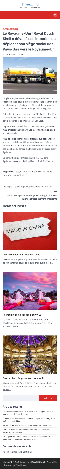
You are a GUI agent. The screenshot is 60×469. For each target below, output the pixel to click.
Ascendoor (52, 462)
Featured (14, 29)
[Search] (55, 15)
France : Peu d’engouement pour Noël (23, 378)
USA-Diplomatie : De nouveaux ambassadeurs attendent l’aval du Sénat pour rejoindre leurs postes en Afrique (28, 438)
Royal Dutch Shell (44, 171)
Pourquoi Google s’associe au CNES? (23, 314)
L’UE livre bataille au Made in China (21, 254)
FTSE (22, 171)
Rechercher (48, 398)
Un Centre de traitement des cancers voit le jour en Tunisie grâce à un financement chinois (29, 419)
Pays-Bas (30, 171)
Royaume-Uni (9, 175)
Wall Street (22, 175)
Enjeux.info (30, 4)
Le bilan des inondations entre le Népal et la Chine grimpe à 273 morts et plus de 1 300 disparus (28, 412)
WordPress (20, 465)
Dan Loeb (14, 171)
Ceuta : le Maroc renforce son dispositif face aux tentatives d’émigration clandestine (26, 431)
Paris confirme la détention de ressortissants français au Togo (27, 425)
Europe (6, 29)
